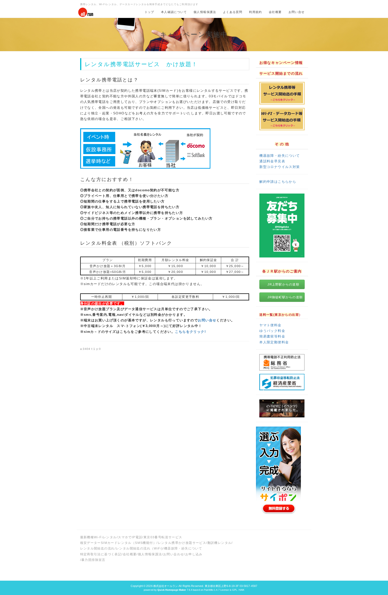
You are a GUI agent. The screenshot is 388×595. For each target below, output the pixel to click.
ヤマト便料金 (270, 325)
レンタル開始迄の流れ (97, 548)
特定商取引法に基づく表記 (101, 554)
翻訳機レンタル (219, 543)
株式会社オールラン (165, 586)
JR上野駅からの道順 (283, 284)
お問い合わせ (173, 554)
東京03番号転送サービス (162, 537)
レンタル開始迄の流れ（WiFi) (139, 548)
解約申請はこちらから (277, 181)
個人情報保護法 (205, 12)
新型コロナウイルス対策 (279, 167)
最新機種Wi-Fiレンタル (98, 537)
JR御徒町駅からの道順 (285, 297)
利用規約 (255, 12)
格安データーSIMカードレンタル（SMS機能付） (118, 543)
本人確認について (174, 12)
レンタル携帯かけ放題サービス (182, 543)
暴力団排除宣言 (93, 560)
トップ (149, 12)
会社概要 (275, 12)
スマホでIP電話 (130, 537)
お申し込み (194, 554)
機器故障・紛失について (279, 155)
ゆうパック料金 (272, 331)
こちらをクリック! (190, 331)
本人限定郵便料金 (274, 342)
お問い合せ (297, 12)
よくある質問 (232, 12)
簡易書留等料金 (272, 336)
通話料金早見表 (272, 161)
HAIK (241, 589)
